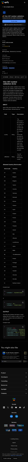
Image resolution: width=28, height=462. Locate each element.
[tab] (5, 77)
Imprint (14, 442)
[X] (8, 407)
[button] (14, 373)
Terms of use (14, 445)
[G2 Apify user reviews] (8, 430)
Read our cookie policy (16, 455)
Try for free (14, 21)
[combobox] (14, 24)
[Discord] (20, 407)
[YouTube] (16, 407)
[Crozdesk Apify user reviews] (20, 430)
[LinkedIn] (4, 407)
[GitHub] (12, 407)
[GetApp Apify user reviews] (6, 425)
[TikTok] (24, 407)
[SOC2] (16, 416)
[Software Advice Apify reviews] (12, 425)
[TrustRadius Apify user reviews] (14, 430)
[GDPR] (11, 416)
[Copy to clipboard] (23, 292)
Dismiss (15, 458)
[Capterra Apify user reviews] (20, 425)
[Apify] (5, 2)
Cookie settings (7, 458)
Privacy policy (14, 449)
